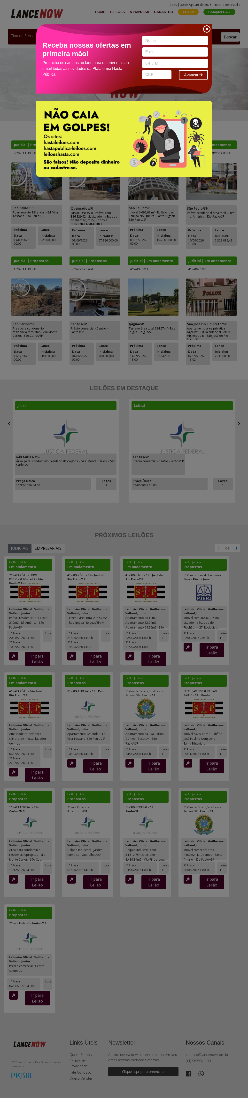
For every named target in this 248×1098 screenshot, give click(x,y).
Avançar (191, 75)
